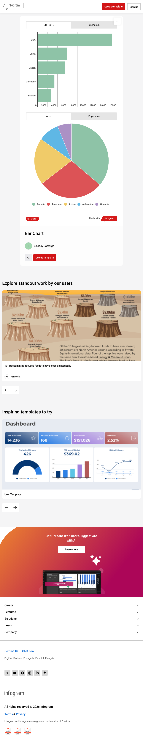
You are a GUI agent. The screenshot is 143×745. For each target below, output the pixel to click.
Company (10, 632)
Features (10, 612)
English (8, 658)
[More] (117, 21)
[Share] (28, 257)
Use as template (113, 6)
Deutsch (17, 658)
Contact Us (11, 651)
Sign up (134, 6)
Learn (8, 625)
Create (8, 605)
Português (28, 658)
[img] (75, 40)
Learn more (71, 549)
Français (49, 658)
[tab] (48, 25)
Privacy (21, 714)
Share (33, 218)
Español (39, 658)
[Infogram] (12, 7)
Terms (8, 714)
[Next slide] (15, 390)
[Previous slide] (6, 390)
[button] (39, 204)
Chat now (28, 651)
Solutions (10, 618)
